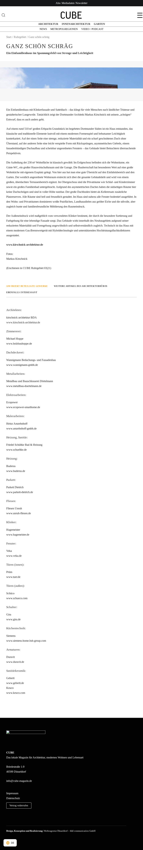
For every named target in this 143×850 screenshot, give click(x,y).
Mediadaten (68, 3)
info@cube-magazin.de (19, 780)
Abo (58, 3)
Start (8, 36)
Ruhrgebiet (20, 36)
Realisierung (36, 831)
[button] (7, 820)
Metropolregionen (64, 29)
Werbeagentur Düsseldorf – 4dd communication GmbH (69, 831)
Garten (99, 24)
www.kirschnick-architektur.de (24, 244)
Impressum (12, 793)
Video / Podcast (92, 29)
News (43, 29)
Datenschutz (13, 798)
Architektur (48, 24)
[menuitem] (58, 3)
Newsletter (81, 3)
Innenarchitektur (76, 24)
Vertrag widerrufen (18, 805)
